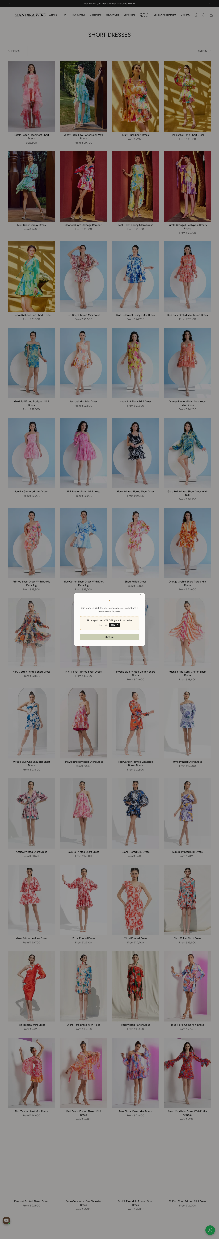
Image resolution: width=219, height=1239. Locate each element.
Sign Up (109, 637)
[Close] (140, 595)
